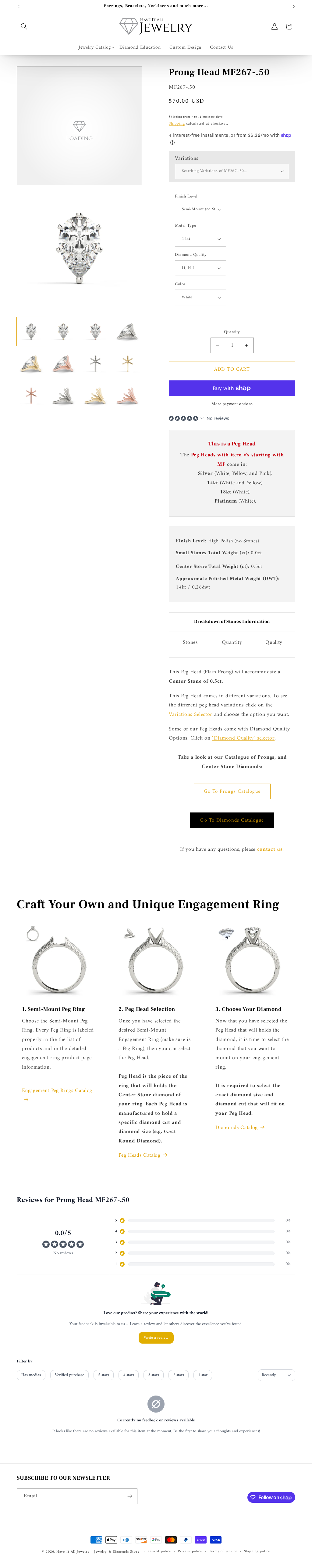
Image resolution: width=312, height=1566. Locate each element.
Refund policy (159, 1552)
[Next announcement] (293, 6)
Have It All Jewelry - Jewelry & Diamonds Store (97, 1551)
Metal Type (185, 226)
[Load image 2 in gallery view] (63, 331)
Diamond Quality (191, 255)
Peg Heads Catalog (139, 1155)
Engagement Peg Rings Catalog (58, 1090)
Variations (186, 158)
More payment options (232, 404)
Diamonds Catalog (236, 1127)
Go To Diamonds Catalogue (232, 820)
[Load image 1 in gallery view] (31, 331)
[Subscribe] (129, 1496)
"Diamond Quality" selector (243, 738)
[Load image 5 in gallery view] (31, 363)
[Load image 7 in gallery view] (95, 363)
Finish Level (186, 197)
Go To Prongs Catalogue (232, 791)
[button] (24, 26)
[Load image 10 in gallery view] (63, 395)
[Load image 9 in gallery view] (31, 395)
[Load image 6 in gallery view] (63, 363)
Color (180, 284)
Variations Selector (190, 714)
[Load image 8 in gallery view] (127, 363)
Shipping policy (257, 1552)
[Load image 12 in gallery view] (127, 395)
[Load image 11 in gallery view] (95, 395)
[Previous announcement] (18, 6)
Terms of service (223, 1552)
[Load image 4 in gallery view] (127, 331)
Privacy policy (190, 1552)
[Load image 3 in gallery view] (95, 331)
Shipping (177, 123)
